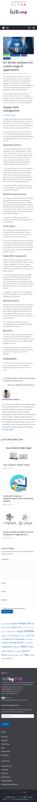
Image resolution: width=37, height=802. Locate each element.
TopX (32, 655)
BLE (33, 624)
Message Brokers (16, 642)
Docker (9, 631)
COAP (20, 627)
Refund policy (5, 777)
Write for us (4, 773)
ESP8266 (29, 631)
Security (9, 655)
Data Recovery (31, 627)
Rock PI (26, 650)
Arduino (14, 623)
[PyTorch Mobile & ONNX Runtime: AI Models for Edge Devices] (18, 512)
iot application (22, 636)
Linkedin (11, 429)
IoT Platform (6, 639)
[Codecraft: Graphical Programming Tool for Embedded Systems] (18, 476)
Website (4, 600)
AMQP (3, 624)
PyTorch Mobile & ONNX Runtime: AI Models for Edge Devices (18, 533)
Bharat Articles (5, 751)
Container (24, 627)
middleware (6, 646)
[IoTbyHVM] (3, 28)
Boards (14, 627)
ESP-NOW (14, 631)
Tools (26, 654)
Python (20, 651)
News (31, 647)
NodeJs (3, 651)
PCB (16, 651)
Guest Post (4, 737)
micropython (29, 643)
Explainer (6, 55)
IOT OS (30, 635)
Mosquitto (16, 647)
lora (31, 639)
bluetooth (4, 627)
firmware (3, 636)
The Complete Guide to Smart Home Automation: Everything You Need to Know (19, 379)
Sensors (15, 655)
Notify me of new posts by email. (14, 608)
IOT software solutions (9, 115)
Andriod (7, 624)
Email (3, 591)
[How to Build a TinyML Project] (18, 445)
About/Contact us (6, 766)
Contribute (4, 769)
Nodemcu (10, 651)
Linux (27, 639)
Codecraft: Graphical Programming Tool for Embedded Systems (18, 498)
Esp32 (20, 631)
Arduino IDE (25, 623)
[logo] (12, 677)
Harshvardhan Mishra (21, 73)
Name (3, 583)
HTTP (8, 636)
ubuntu (9, 658)
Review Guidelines (6, 780)
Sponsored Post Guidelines (9, 784)
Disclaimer (4, 740)
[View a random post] (33, 28)
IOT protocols (18, 639)
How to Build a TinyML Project (16, 464)
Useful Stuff (7, 58)
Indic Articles (5, 755)
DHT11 (3, 631)
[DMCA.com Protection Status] (6, 698)
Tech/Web (24, 55)
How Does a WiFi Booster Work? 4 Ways (21, 385)
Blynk (9, 627)
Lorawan (4, 642)
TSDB (3, 659)
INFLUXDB (14, 636)
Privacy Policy (5, 744)
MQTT (24, 646)
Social (21, 655)
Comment (5, 559)
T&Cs (2, 748)
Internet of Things (15, 55)
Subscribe (6, 724)
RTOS (4, 654)
